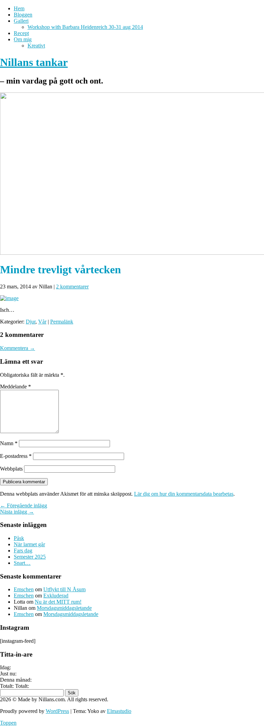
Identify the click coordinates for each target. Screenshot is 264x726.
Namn (9, 443)
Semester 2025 (30, 557)
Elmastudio (119, 711)
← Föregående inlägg (23, 505)
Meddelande (15, 386)
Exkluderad (55, 595)
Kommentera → (17, 348)
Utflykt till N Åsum (64, 589)
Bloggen (23, 15)
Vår (42, 321)
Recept (21, 33)
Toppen (8, 723)
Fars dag (23, 550)
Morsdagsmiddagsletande (64, 608)
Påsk (19, 538)
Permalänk (61, 321)
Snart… (22, 563)
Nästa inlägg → (17, 512)
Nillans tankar (34, 62)
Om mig (23, 39)
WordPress (57, 711)
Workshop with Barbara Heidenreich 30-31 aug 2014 (85, 27)
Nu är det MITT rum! (58, 602)
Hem (19, 8)
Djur (30, 321)
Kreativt (36, 45)
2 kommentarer (72, 286)
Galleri (21, 21)
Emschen (24, 589)
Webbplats (11, 469)
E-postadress (16, 456)
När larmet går (29, 544)
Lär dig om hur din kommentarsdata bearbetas (183, 494)
